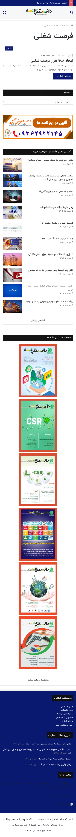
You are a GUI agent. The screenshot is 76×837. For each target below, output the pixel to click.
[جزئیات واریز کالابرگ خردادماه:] (12, 243)
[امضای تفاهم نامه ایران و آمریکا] (12, 196)
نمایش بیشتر (38, 320)
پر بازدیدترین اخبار (64, 713)
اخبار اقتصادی (66, 710)
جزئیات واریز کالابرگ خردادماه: (57, 238)
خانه (49, 830)
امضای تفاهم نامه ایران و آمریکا (52, 3)
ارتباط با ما (30, 830)
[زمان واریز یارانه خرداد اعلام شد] (12, 212)
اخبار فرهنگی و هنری (63, 725)
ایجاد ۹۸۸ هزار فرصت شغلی (51, 60)
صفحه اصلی (65, 25)
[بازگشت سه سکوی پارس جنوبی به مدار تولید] (12, 306)
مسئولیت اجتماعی (64, 717)
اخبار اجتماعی (67, 706)
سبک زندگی (67, 721)
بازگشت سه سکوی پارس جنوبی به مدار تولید (49, 301)
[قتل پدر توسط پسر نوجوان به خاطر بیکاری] (12, 275)
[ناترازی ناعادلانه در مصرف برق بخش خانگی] (12, 259)
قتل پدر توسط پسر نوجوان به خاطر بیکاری (50, 270)
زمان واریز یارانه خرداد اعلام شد (56, 207)
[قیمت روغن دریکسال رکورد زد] (12, 228)
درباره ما (41, 830)
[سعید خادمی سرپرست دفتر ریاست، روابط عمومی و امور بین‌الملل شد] (12, 180)
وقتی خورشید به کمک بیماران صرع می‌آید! (50, 160)
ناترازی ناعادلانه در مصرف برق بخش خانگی (50, 254)
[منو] (4, 13)
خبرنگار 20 (66, 55)
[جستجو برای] (71, 13)
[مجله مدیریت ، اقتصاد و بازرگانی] (38, 12)
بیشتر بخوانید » (63, 76)
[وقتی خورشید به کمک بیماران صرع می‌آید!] (12, 165)
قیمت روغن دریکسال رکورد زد (57, 223)
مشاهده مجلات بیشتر (38, 680)
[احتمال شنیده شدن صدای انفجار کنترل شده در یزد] (12, 290)
